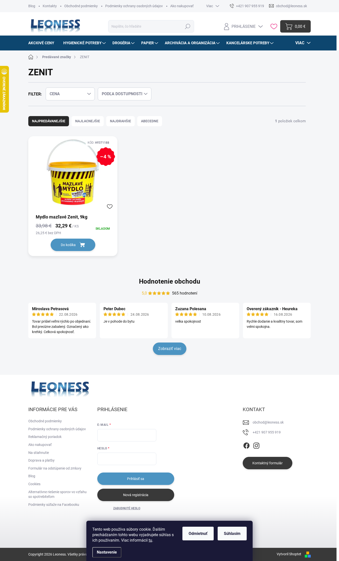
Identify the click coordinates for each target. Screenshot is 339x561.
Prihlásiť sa (135, 479)
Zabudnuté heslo (126, 508)
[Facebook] (246, 444)
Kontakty (50, 6)
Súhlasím (232, 533)
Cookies (34, 484)
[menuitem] (43, 43)
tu (150, 540)
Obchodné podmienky (81, 6)
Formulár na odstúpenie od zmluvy (54, 468)
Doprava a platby (41, 460)
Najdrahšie (120, 121)
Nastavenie (107, 552)
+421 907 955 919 (267, 432)
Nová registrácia (135, 495)
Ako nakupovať (182, 6)
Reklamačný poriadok (45, 437)
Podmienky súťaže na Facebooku (53, 505)
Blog (31, 6)
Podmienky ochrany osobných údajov (134, 6)
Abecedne (149, 121)
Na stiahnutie (38, 453)
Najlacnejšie (87, 121)
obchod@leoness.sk (268, 422)
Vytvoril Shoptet (289, 554)
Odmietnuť (198, 533)
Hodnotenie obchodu (169, 281)
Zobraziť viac (169, 348)
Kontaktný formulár (267, 463)
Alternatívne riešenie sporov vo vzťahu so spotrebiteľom (57, 494)
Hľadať (187, 26)
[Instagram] (256, 444)
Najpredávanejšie (48, 121)
